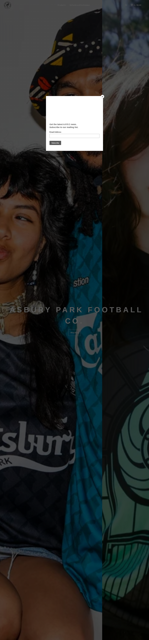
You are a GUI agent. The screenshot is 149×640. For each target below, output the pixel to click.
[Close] (102, 96)
